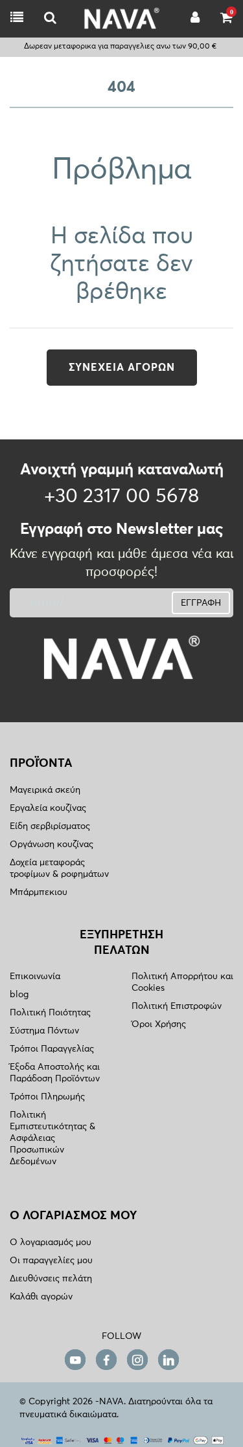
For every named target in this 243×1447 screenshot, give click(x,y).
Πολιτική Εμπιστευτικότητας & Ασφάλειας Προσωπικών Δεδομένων (52, 1138)
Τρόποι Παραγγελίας (52, 1049)
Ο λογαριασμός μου (50, 1242)
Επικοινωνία (35, 976)
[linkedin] (168, 1360)
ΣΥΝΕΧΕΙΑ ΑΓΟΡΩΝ (122, 367)
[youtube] (75, 1360)
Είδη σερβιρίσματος (50, 826)
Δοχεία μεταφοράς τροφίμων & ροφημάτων (59, 868)
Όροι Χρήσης (159, 1024)
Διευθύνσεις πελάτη (51, 1278)
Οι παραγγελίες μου (51, 1260)
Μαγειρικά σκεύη (45, 790)
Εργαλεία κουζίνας (48, 808)
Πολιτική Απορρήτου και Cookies (182, 982)
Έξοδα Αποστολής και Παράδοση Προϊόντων (55, 1073)
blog (19, 994)
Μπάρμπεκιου (38, 892)
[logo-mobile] (50, 18)
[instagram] (137, 1360)
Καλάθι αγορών (41, 1296)
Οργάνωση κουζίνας (51, 844)
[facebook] (106, 1360)
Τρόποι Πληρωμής (47, 1096)
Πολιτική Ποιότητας (50, 1012)
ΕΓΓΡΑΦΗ (201, 603)
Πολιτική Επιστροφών (177, 1006)
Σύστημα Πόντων (44, 1030)
